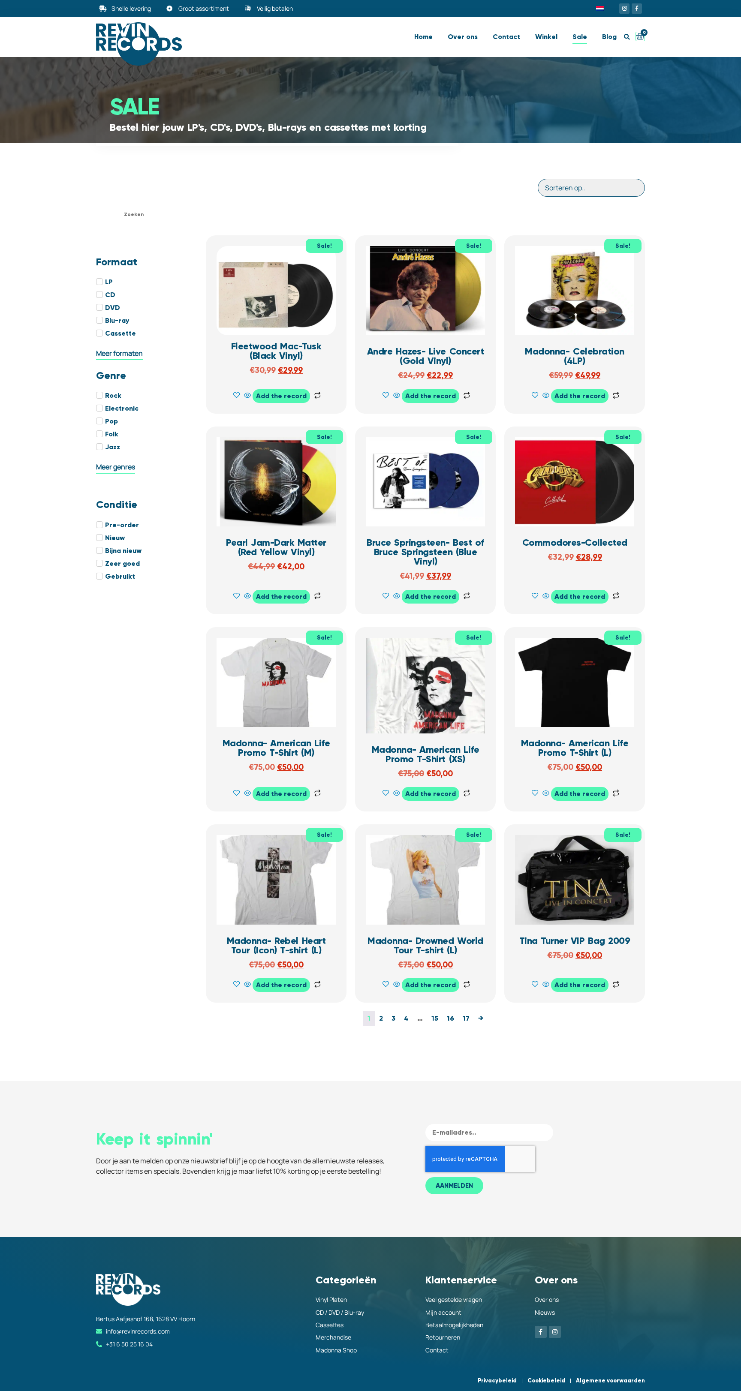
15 (434, 1018)
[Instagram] (624, 8)
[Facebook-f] (637, 8)
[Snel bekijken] (247, 396)
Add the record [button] (281, 396)
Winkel (546, 37)
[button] (626, 37)
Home (423, 37)
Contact (506, 37)
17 (466, 1018)
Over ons (463, 37)
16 (450, 1018)
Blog (609, 37)
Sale (579, 37)
